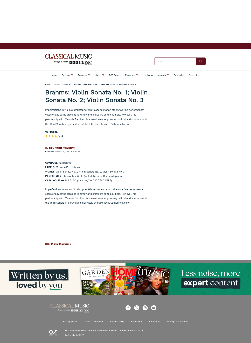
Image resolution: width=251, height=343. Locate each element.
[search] (201, 61)
